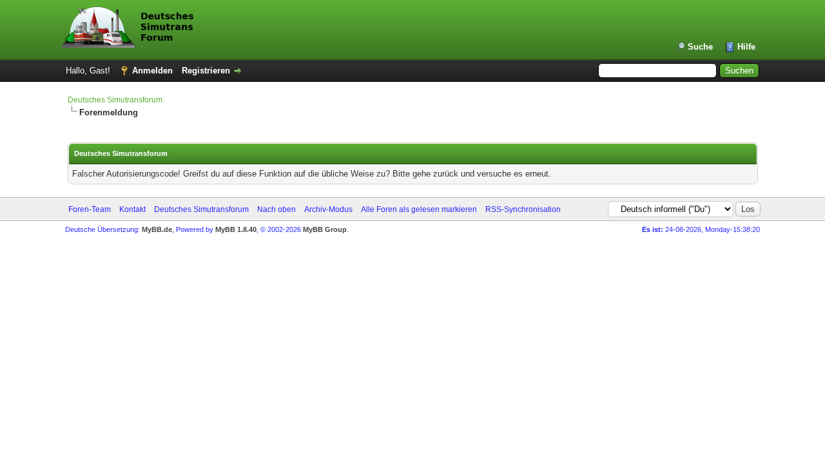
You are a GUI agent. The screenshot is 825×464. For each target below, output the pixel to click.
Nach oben (276, 209)
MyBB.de (157, 229)
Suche (700, 47)
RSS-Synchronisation (523, 209)
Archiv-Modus (328, 209)
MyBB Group (325, 229)
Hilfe (746, 47)
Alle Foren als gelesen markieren (419, 209)
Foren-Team (89, 209)
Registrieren (206, 70)
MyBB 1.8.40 (236, 229)
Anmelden (152, 70)
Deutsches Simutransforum (115, 99)
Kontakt (132, 209)
